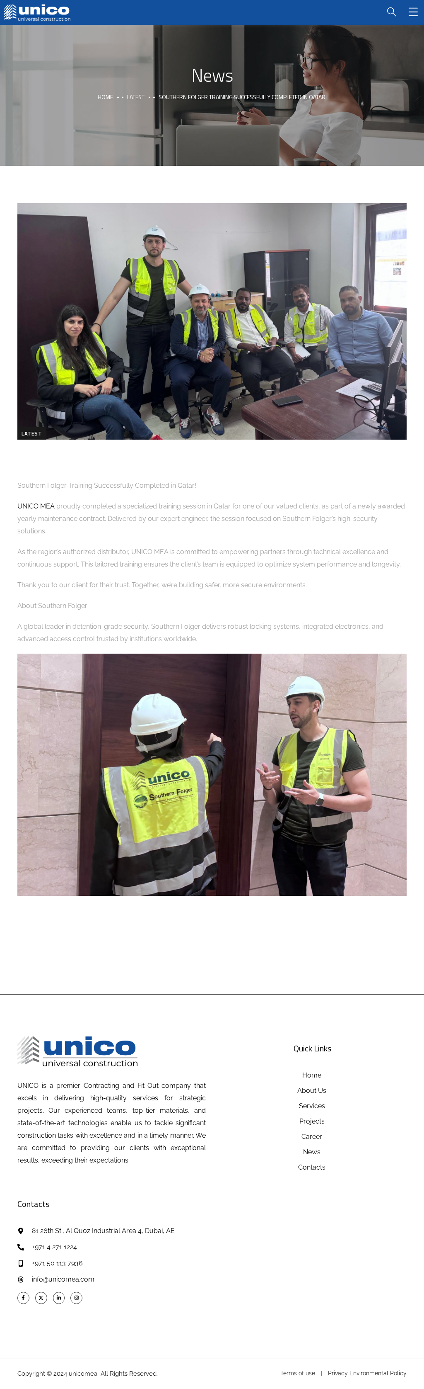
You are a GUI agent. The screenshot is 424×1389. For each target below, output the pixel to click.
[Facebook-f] (23, 1298)
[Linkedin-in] (59, 1298)
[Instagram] (76, 1298)
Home (105, 96)
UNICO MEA (36, 506)
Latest (136, 96)
